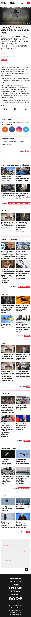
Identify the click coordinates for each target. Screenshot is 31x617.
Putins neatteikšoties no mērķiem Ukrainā (22, 179)
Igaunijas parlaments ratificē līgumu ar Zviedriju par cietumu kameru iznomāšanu (23, 274)
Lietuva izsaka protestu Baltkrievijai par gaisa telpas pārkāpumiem (21, 254)
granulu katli (8, 560)
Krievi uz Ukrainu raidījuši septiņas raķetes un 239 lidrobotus (22, 308)
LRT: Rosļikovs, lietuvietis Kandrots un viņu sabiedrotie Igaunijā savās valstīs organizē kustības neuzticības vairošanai (8, 276)
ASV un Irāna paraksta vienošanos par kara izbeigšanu (6, 462)
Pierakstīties (24, 151)
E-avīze (15, 585)
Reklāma (15, 591)
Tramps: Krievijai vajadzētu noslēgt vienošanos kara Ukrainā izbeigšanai (23, 374)
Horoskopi (15, 582)
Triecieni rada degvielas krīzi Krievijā (21, 407)
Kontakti (15, 594)
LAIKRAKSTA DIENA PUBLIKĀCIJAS (15, 165)
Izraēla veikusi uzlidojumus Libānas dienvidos (22, 461)
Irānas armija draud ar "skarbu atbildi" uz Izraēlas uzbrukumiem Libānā (7, 480)
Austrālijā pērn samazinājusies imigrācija (6, 508)
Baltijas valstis (9, 240)
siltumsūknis (21, 562)
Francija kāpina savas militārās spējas (6, 178)
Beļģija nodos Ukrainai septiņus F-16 (7, 326)
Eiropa (3, 60)
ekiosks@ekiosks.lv (15, 614)
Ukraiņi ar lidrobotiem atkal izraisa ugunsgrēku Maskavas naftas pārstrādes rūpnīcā (7, 409)
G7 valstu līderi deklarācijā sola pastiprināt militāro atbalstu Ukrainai (23, 327)
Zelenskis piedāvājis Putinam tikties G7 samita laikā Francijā (22, 524)
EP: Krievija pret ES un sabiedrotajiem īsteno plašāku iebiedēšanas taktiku (23, 225)
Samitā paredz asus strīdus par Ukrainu (8, 195)
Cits (4, 495)
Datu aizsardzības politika (15, 610)
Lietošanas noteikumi (15, 608)
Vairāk (5, 203)
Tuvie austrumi (9, 448)
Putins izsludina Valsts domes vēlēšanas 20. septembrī (22, 426)
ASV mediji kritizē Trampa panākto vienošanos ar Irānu (7, 224)
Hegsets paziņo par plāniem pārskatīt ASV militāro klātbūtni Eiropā (23, 357)
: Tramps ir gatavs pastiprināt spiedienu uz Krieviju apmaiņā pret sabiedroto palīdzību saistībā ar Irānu (7, 377)
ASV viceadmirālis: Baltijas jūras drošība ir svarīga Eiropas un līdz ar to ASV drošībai (8, 254)
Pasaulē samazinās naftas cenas (23, 508)
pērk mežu (14, 546)
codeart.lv (18, 612)
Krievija (5, 394)
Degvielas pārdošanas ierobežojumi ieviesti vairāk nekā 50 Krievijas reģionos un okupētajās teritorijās (7, 430)
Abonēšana (15, 579)
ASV (3, 343)
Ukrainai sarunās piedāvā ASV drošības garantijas (23, 196)
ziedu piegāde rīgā (8, 545)
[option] (15, 16)
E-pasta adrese (6, 144)
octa (23, 551)
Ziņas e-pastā (15, 588)
